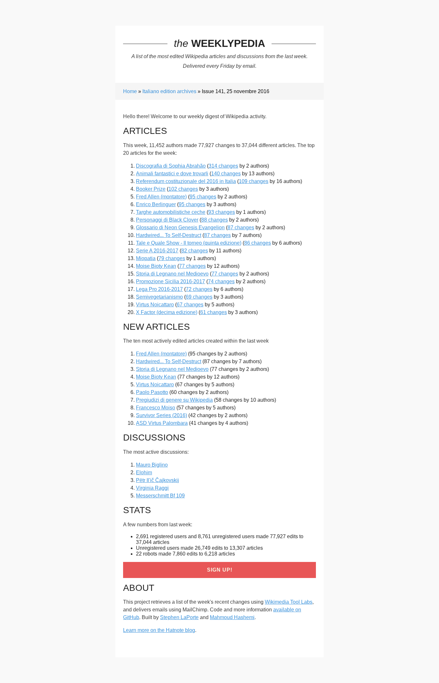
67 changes (190, 304)
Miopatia (146, 258)
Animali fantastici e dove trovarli (172, 173)
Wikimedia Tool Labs (288, 602)
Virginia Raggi (152, 488)
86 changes (257, 243)
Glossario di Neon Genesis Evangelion (180, 227)
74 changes (221, 281)
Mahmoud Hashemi (232, 617)
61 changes (213, 312)
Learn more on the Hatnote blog (159, 630)
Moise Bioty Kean (156, 266)
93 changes (221, 212)
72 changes (199, 289)
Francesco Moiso (155, 407)
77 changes (192, 266)
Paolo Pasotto (152, 392)
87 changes (241, 227)
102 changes (183, 189)
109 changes (253, 181)
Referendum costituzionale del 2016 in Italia (186, 181)
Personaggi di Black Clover (167, 220)
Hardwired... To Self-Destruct (168, 235)
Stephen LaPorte (179, 617)
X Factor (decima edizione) (166, 312)
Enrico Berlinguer (156, 204)
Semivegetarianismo (159, 297)
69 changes (199, 297)
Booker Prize (151, 189)
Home (130, 91)
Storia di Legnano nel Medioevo (172, 273)
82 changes (194, 250)
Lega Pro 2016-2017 (159, 289)
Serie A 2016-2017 (157, 250)
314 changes (223, 166)
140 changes (226, 173)
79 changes (171, 258)
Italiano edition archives (169, 91)
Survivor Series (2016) (161, 415)
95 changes (203, 196)
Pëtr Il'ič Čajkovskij (157, 480)
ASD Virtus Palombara (162, 423)
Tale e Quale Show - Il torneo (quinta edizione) (188, 243)
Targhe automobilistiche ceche (170, 212)
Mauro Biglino (152, 465)
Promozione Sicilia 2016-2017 (170, 281)
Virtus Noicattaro (155, 304)
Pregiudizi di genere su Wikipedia (174, 400)
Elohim (144, 472)
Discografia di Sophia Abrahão (171, 166)
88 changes (214, 220)
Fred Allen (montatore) (161, 196)
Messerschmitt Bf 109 (160, 495)
